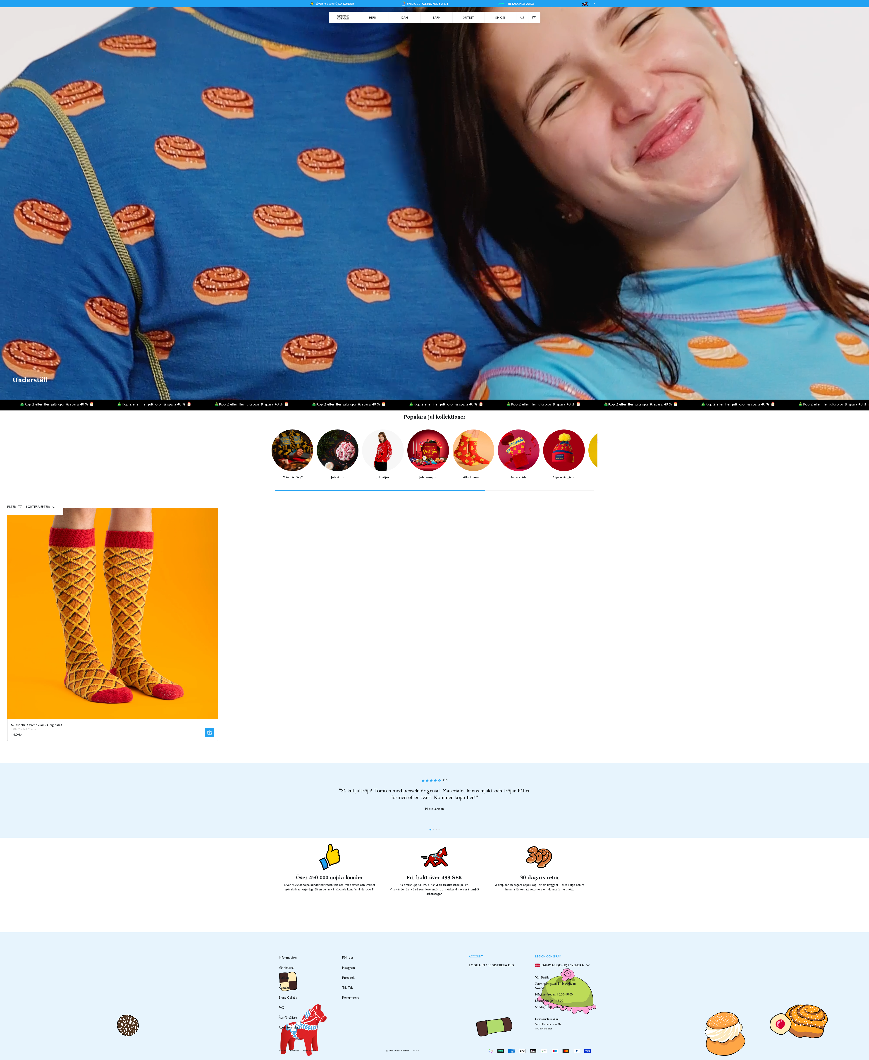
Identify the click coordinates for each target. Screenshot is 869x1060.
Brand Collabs (288, 998)
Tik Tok (347, 988)
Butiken (284, 978)
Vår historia (286, 968)
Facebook (348, 978)
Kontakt (284, 988)
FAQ (281, 1008)
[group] (292, 454)
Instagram (348, 968)
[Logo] (342, 17)
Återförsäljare (288, 1017)
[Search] (522, 17)
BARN (436, 17)
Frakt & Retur (309, 1051)
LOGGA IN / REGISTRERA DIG (491, 965)
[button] (430, 829)
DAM (404, 17)
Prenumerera (350, 998)
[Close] (593, 3)
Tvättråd (282, 1051)
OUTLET (468, 17)
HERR (372, 17)
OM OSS (500, 17)
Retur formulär (288, 1027)
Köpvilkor (294, 1051)
